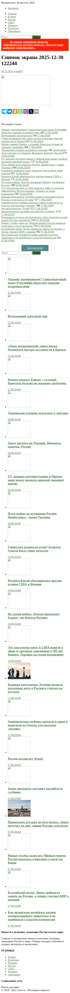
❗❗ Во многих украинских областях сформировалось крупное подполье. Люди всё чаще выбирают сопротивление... (33, 45)
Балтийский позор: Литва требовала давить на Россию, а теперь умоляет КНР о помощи (32, 230)
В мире (12, 16)
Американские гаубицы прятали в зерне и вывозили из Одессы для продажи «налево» (32, 204)
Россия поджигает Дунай (15, 208)
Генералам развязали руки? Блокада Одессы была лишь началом (34, 548)
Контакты (13, 8)
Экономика (14, 31)
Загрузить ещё (35, 248)
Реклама (12, 963)
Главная (12, 13)
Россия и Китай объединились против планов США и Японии (34, 582)
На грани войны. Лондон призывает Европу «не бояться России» (34, 615)
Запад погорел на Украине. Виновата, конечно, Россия (31, 153)
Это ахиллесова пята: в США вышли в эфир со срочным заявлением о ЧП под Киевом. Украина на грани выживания (32, 191)
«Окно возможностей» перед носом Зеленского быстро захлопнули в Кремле (37, 347)
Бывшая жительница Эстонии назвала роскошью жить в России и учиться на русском (32, 198)
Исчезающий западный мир (16, 135)
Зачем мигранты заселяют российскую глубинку (28, 211)
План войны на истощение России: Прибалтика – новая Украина (32, 515)
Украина (12, 25)
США (11, 22)
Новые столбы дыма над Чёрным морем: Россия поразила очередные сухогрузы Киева (37, 859)
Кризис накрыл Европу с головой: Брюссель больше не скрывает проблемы (37, 381)
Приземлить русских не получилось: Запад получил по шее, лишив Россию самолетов (38, 823)
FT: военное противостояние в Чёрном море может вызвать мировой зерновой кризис (36, 480)
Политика (13, 28)
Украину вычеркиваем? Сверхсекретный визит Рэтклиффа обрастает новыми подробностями (34, 131)
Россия (11, 19)
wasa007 (18, 71)
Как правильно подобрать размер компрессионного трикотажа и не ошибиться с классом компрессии (30, 236)
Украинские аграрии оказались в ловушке (24, 150)
